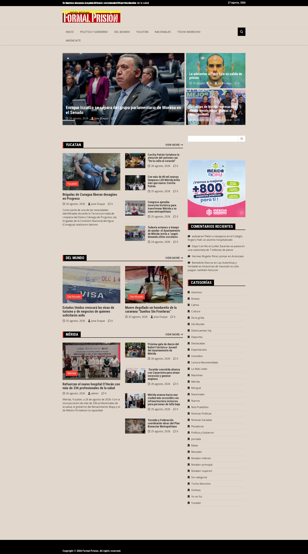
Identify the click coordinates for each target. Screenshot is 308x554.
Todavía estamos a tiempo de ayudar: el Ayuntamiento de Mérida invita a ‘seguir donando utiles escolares (164, 232)
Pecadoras (197, 426)
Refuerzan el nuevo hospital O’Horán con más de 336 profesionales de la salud (91, 386)
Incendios (197, 356)
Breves (195, 298)
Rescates (196, 452)
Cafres (195, 305)
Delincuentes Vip (201, 330)
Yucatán (142, 32)
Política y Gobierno (94, 32)
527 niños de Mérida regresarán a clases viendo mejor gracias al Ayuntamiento (212, 110)
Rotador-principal (201, 464)
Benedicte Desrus (202, 262)
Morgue (196, 388)
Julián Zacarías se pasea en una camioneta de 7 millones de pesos (216, 248)
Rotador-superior (201, 471)
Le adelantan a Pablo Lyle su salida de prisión (215, 76)
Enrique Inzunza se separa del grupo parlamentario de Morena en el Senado (123, 110)
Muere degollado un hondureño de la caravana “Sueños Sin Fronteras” (151, 309)
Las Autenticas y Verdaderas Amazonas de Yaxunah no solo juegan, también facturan (213, 266)
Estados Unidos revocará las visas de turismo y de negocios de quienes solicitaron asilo (88, 311)
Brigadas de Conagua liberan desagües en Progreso (90, 196)
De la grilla (197, 318)
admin (94, 393)
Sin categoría (199, 477)
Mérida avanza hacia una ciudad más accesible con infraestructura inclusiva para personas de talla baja (164, 399)
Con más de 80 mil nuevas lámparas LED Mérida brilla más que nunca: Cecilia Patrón (164, 181)
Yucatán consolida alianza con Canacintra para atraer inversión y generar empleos (164, 374)
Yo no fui (196, 496)
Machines (197, 375)
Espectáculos (199, 349)
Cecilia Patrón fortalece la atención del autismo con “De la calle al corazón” (163, 158)
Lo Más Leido (199, 369)
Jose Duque (101, 118)
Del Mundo (122, 32)
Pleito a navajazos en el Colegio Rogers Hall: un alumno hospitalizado (215, 238)
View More (172, 145)
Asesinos (196, 292)
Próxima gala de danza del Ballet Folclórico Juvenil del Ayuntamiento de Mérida (163, 348)
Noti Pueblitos (200, 407)
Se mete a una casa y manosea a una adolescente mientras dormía (99, 2)
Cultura (195, 311)
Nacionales (163, 32)
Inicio (70, 32)
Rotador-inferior (201, 458)
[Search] (241, 138)
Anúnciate (73, 40)
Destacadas (198, 343)
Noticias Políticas (201, 413)
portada (196, 439)
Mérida (71, 373)
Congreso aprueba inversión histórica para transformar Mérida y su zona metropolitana (162, 206)
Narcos (195, 400)
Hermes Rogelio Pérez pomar (209, 256)
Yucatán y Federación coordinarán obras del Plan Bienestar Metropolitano (164, 423)
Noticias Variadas (201, 420)
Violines (196, 490)
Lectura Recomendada (204, 362)
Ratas (194, 445)
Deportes (197, 337)
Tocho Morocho (188, 32)
